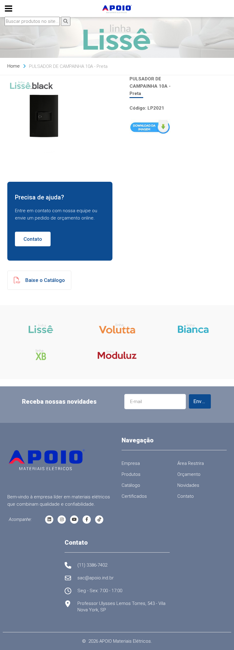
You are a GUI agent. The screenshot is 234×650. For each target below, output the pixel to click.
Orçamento (188, 474)
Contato (32, 239)
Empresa (131, 463)
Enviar (200, 401)
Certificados (134, 496)
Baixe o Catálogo (45, 280)
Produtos (131, 474)
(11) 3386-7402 (92, 565)
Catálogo (131, 485)
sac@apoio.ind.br (95, 578)
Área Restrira (190, 463)
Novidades (188, 485)
